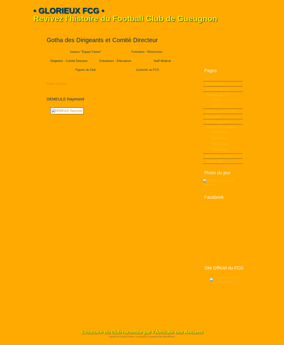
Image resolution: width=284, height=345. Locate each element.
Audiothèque (220, 132)
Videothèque (220, 150)
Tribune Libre (214, 161)
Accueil (211, 79)
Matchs (216, 99)
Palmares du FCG (217, 94)
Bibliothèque (219, 138)
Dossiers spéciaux (218, 122)
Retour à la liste (57, 83)
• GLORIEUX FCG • (68, 10)
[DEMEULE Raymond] (67, 110)
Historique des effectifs (221, 111)
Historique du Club (218, 89)
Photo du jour (214, 84)
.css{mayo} (141, 336)
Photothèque (220, 144)
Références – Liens (218, 156)
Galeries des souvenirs (221, 127)
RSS (247, 29)
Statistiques (214, 116)
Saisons (217, 105)
